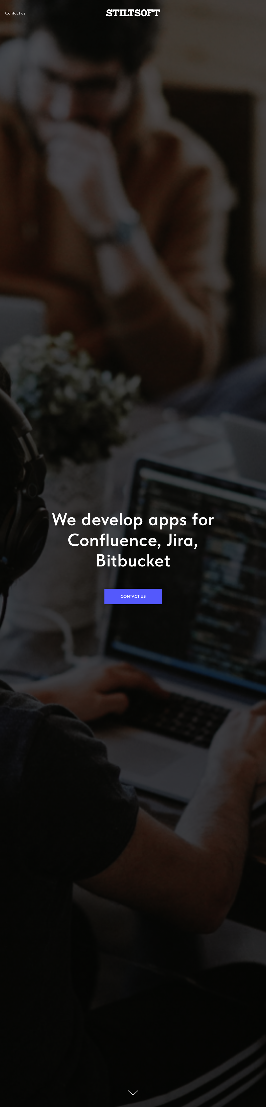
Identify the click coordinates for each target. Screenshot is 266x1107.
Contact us (15, 13)
